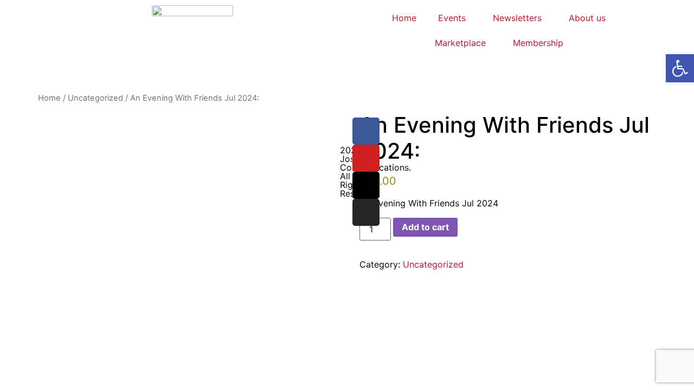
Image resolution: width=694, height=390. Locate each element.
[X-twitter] (366, 185)
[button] (680, 68)
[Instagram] (366, 212)
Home (404, 17)
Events (452, 17)
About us (587, 17)
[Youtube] (366, 158)
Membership (538, 42)
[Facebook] (366, 131)
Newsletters (517, 17)
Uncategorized (95, 98)
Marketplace (460, 42)
